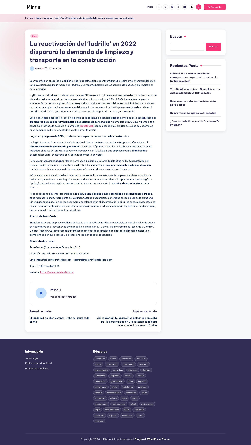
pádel (133, 404)
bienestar (141, 358)
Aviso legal (31, 358)
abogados (100, 358)
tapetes (113, 415)
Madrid (98, 393)
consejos (143, 364)
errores (128, 375)
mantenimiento (114, 393)
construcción (101, 370)
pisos (134, 398)
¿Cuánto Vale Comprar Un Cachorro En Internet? (194, 123)
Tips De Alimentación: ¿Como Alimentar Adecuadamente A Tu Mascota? (195, 91)
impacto (142, 381)
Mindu (33, 7)
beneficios (126, 358)
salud (126, 410)
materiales (131, 393)
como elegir (128, 364)
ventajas (99, 421)
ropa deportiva (112, 410)
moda (144, 393)
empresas (115, 375)
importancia (100, 387)
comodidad (112, 364)
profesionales (119, 404)
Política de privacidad (38, 363)
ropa (97, 410)
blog (34, 36)
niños (124, 398)
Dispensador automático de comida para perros (193, 102)
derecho (146, 370)
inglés (114, 387)
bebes (113, 358)
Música (113, 398)
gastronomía (116, 381)
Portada (29, 18)
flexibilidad (100, 381)
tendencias (127, 415)
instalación (128, 387)
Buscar (176, 36)
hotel (130, 381)
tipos (140, 415)
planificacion (101, 404)
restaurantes (147, 404)
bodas (98, 364)
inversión (142, 387)
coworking (118, 370)
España (140, 375)
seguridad (139, 410)
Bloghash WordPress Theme (152, 439)
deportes (132, 370)
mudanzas (100, 398)
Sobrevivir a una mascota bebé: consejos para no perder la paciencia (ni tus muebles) (194, 77)
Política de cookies (36, 368)
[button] (215, 7)
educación (100, 375)
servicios (99, 415)
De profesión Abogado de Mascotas (193, 113)
